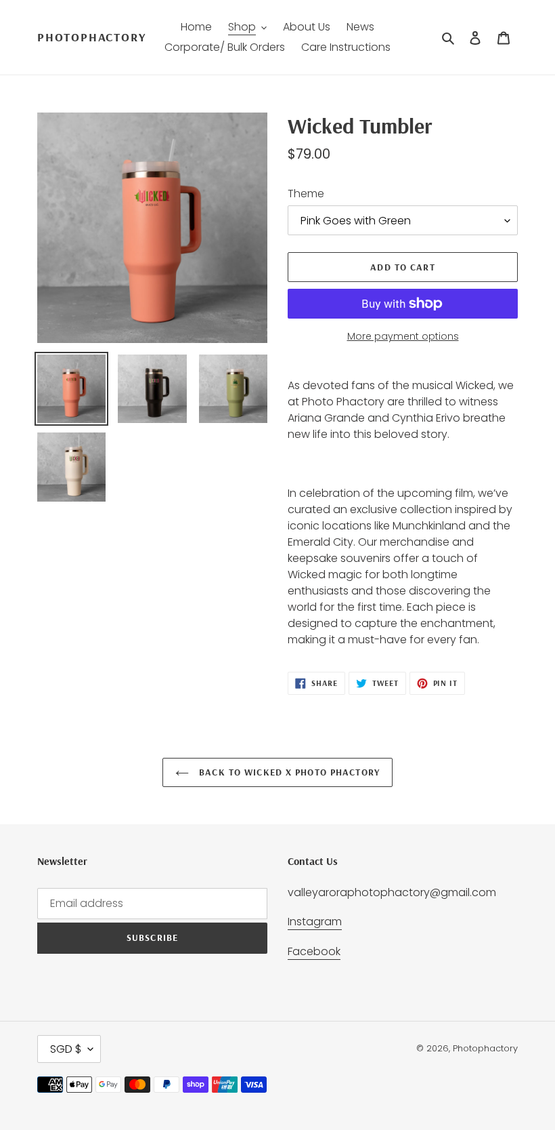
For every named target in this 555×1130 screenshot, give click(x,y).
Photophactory (91, 37)
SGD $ (65, 1049)
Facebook (314, 951)
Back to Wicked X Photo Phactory (288, 772)
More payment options (403, 336)
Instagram (315, 921)
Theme (306, 193)
